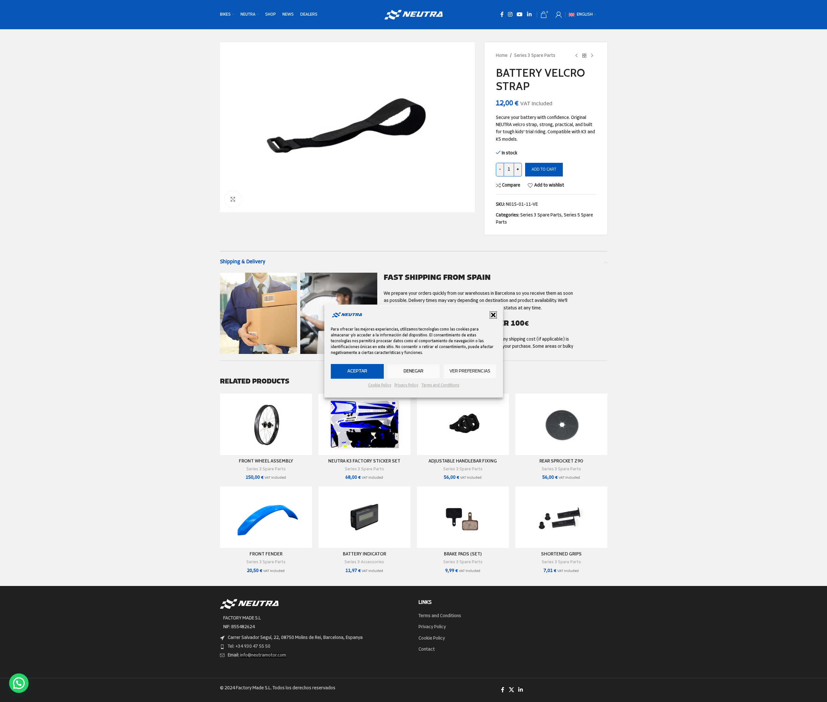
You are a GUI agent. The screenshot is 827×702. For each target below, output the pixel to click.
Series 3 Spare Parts (534, 55)
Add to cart (544, 169)
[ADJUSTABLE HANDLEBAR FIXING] (463, 424)
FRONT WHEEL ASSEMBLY (266, 461)
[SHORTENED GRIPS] (561, 517)
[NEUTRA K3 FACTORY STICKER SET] (364, 424)
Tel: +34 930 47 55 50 (249, 646)
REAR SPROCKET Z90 (561, 461)
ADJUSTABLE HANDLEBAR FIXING (463, 461)
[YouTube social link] (520, 14)
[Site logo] (413, 14)
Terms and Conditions (440, 385)
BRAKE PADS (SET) (463, 554)
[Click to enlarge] (233, 199)
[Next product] (592, 56)
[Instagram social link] (510, 14)
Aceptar (357, 371)
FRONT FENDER (266, 554)
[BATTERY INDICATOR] (364, 517)
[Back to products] (584, 56)
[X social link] (511, 690)
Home (502, 55)
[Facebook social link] (502, 14)
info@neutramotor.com (263, 655)
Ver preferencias (469, 371)
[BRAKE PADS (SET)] (463, 517)
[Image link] (249, 604)
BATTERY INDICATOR (364, 554)
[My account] (558, 14)
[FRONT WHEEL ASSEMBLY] (266, 424)
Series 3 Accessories (364, 562)
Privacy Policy (406, 385)
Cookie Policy (379, 385)
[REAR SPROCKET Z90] (561, 424)
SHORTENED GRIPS (561, 554)
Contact (427, 649)
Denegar (413, 371)
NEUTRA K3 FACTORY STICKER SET (364, 461)
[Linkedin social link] (529, 14)
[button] (493, 315)
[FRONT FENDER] (266, 517)
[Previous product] (576, 56)
